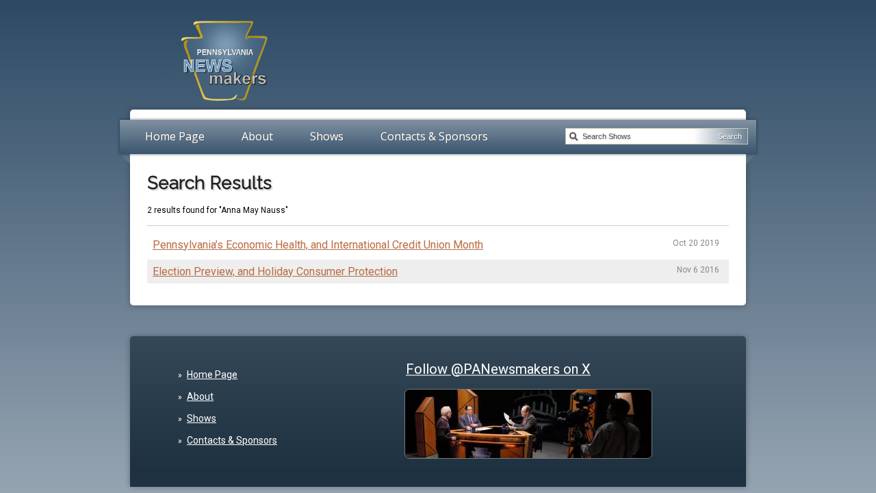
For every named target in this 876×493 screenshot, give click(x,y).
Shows (327, 136)
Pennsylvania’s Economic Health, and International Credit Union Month (318, 244)
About (257, 136)
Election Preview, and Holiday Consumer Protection (275, 271)
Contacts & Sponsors (434, 136)
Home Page (175, 136)
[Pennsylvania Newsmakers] (224, 108)
